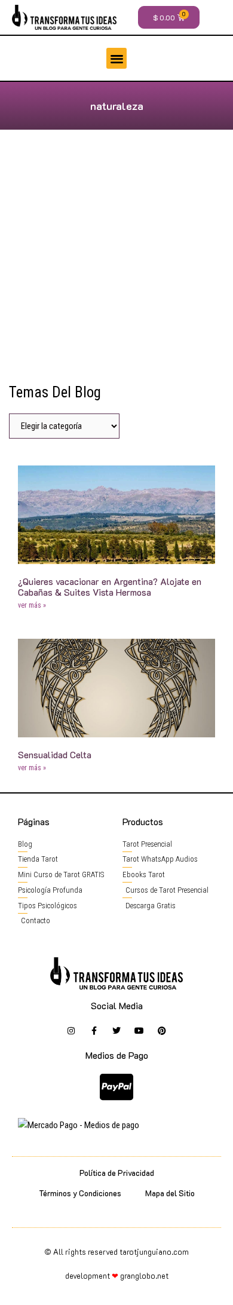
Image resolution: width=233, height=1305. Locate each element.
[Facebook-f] (93, 1030)
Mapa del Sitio (170, 1193)
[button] (116, 58)
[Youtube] (139, 1030)
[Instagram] (71, 1030)
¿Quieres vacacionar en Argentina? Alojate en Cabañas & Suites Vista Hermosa (109, 586)
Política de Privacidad (116, 1173)
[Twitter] (116, 1030)
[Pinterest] (162, 1030)
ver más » (32, 605)
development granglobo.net (116, 1275)
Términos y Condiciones (80, 1193)
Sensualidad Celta (54, 755)
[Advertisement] (116, 261)
